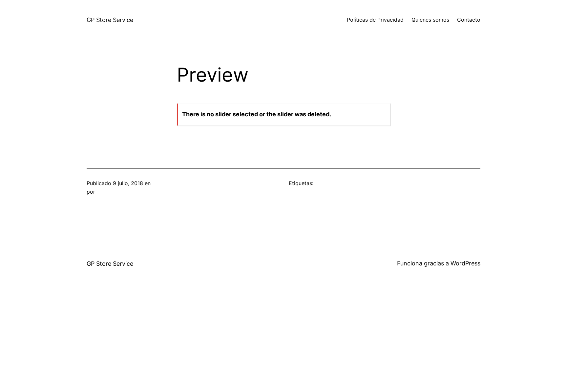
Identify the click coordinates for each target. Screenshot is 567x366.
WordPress (465, 263)
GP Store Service (110, 19)
